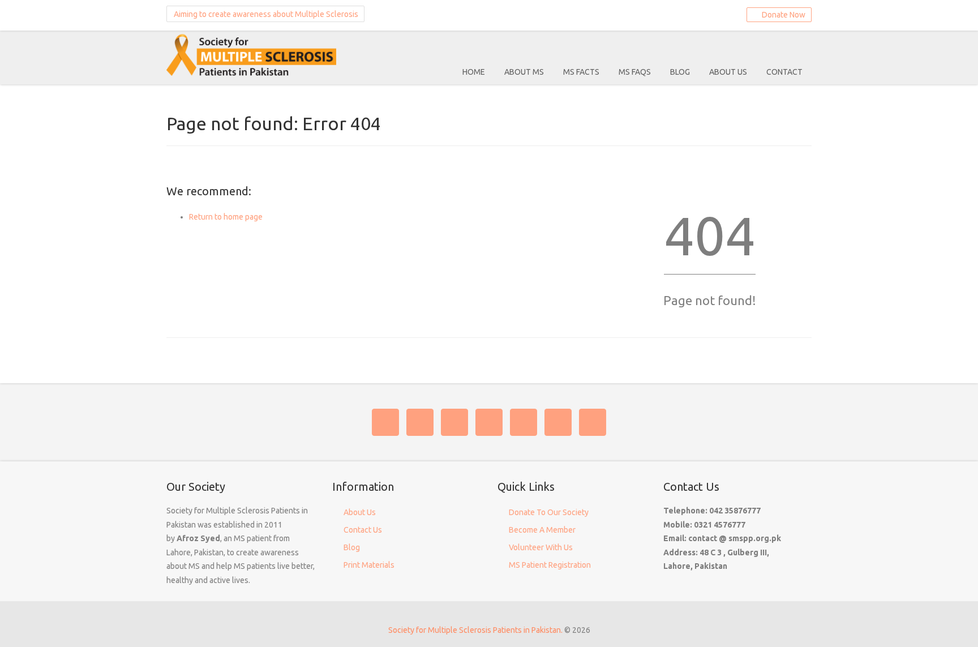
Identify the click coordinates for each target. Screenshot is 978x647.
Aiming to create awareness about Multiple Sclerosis (265, 14)
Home (473, 71)
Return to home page (226, 216)
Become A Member (542, 529)
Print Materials (369, 564)
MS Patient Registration (550, 564)
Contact (784, 71)
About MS (524, 71)
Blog (680, 71)
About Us (728, 71)
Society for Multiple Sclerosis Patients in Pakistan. (475, 630)
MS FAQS (635, 71)
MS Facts (581, 71)
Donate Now (781, 14)
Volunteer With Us (541, 547)
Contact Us (363, 529)
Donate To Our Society (549, 512)
